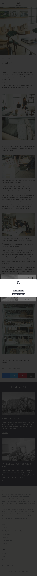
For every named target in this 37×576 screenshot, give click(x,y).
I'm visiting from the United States (18, 290)
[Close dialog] (36, 279)
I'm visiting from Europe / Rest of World (18, 294)
